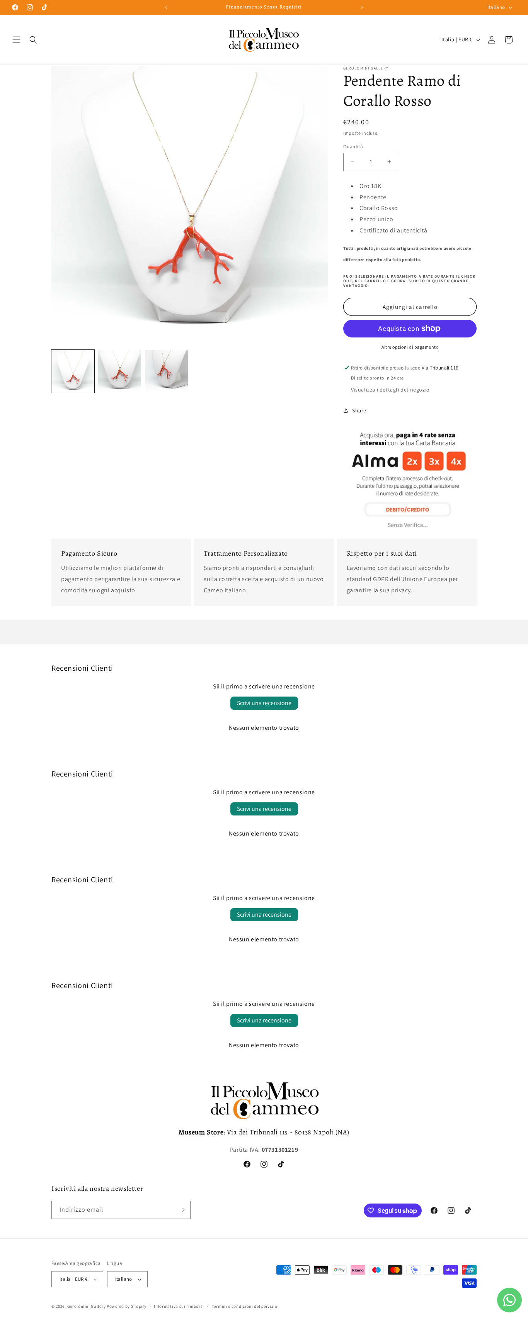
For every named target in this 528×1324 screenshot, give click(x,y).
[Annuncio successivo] (361, 7)
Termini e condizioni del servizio (245, 1306)
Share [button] (359, 410)
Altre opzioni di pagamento (410, 347)
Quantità (353, 146)
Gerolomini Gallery (86, 1306)
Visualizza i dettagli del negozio (390, 389)
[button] (16, 39)
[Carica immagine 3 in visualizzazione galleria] (166, 371)
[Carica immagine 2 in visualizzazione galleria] (119, 371)
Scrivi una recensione (264, 703)
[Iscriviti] (181, 1210)
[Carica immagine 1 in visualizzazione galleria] (72, 371)
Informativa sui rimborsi (179, 1306)
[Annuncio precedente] (166, 7)
